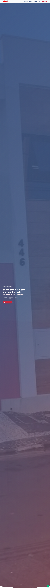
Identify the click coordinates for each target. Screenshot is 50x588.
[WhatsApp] (48, 586)
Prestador (30, 1)
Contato (40, 1)
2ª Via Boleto (44, 1)
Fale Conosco (16, 302)
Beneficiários (35, 1)
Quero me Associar (7, 302)
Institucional (25, 1)
